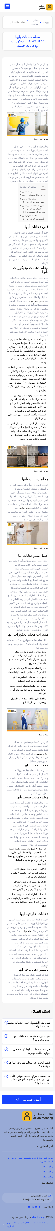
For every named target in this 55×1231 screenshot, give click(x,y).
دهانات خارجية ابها (29, 215)
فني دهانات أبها (28, 191)
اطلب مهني (42, 753)
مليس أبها (26, 931)
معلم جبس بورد (36, 301)
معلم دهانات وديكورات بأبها (33, 195)
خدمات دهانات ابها (34, 209)
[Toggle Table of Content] (42, 187)
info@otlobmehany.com (36, 1199)
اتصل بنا (10, 1226)
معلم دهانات (35, 22)
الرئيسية (46, 22)
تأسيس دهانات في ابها (35, 219)
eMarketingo (38, 1217)
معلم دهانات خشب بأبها (36, 212)
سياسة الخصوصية (40, 1222)
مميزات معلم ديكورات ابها (33, 205)
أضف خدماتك (31, 1099)
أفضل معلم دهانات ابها (35, 202)
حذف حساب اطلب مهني (18, 1222)
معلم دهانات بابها (29, 199)
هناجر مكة (48, 1166)
